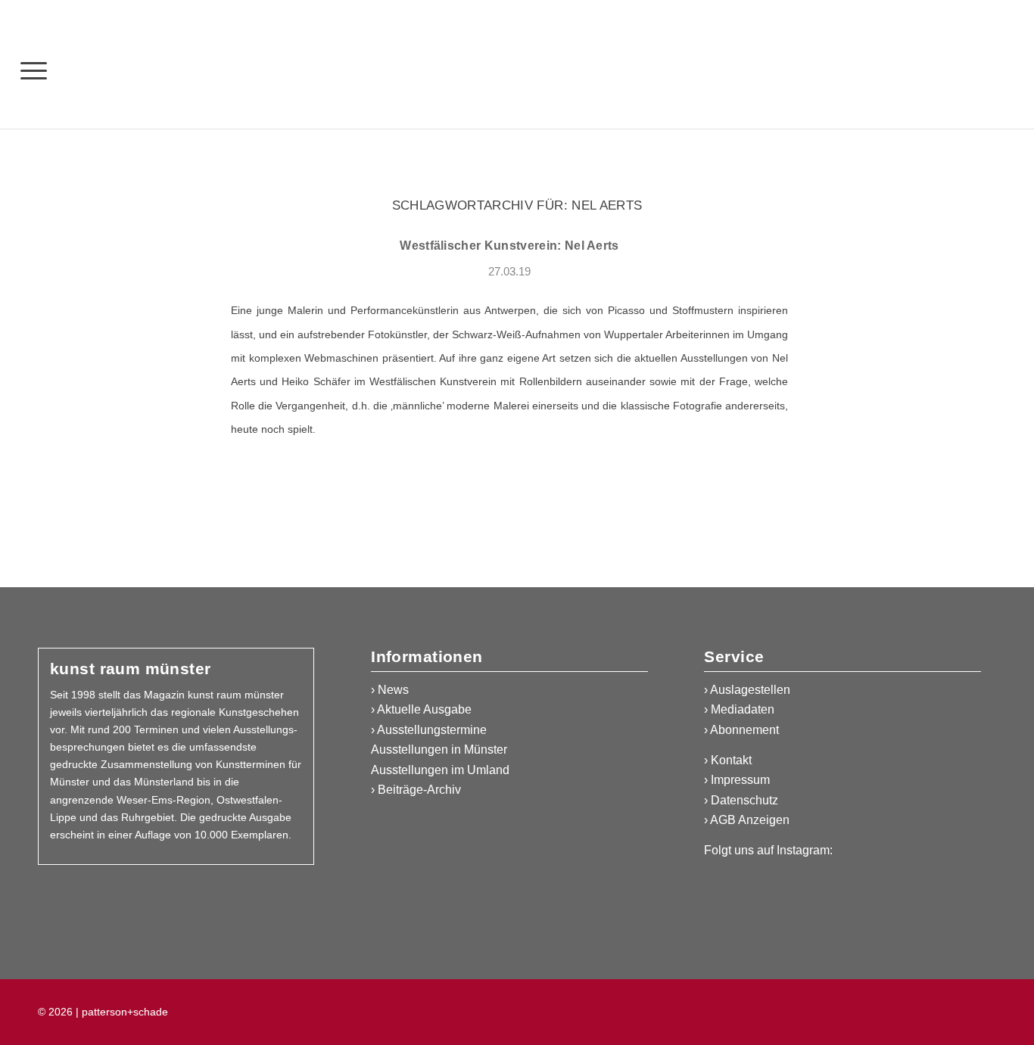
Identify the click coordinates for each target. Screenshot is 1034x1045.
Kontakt (731, 760)
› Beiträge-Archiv (416, 789)
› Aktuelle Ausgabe (421, 709)
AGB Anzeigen (750, 819)
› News (390, 689)
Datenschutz (744, 800)
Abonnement (744, 729)
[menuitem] (34, 70)
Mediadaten (742, 709)
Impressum (740, 779)
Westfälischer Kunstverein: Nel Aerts (509, 245)
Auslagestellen (750, 689)
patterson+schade (123, 1012)
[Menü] (34, 70)
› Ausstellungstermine (429, 729)
